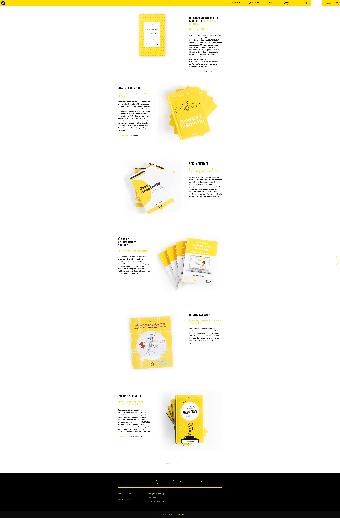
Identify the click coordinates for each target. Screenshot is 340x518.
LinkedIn (129, 494)
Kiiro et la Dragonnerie (171, 482)
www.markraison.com (151, 497)
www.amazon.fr (209, 71)
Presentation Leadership (140, 482)
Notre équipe (205, 482)
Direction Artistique (155, 482)
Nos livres (195, 482)
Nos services (184, 482)
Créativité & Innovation (125, 482)
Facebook (129, 499)
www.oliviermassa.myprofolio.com (154, 501)
